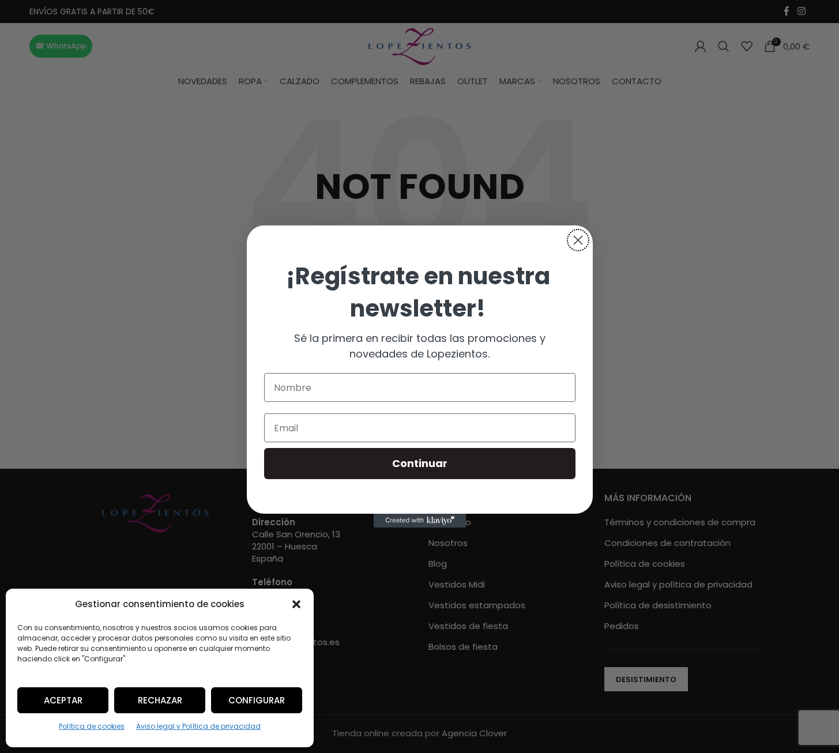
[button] (296, 604)
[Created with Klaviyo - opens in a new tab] (420, 521)
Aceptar (63, 700)
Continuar (419, 463)
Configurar (256, 700)
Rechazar (160, 700)
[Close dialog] (578, 240)
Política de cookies (92, 726)
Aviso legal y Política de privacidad (198, 726)
